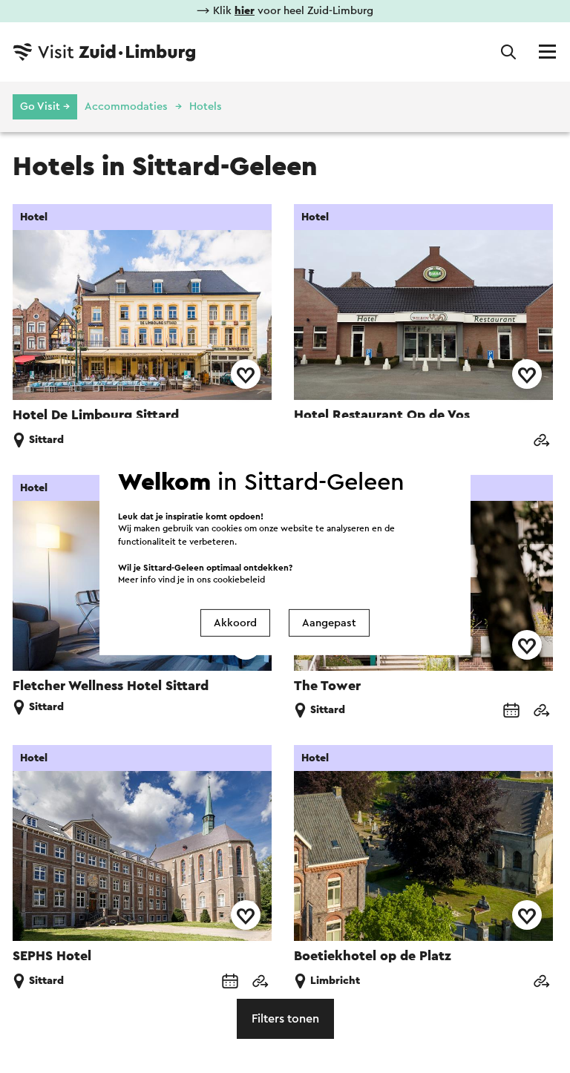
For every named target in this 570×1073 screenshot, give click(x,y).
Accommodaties (126, 106)
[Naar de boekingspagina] (511, 711)
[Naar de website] (541, 441)
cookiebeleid (239, 580)
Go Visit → (45, 106)
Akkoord (235, 623)
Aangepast (329, 623)
